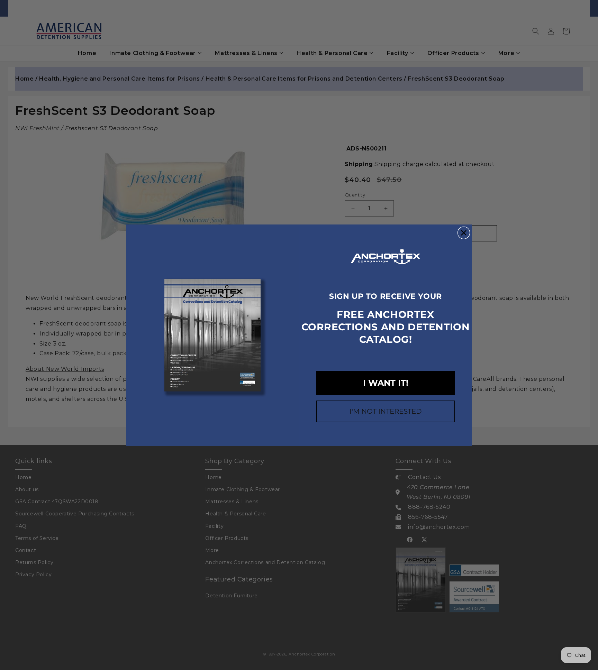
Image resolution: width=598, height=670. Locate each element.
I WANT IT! (385, 383)
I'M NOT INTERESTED (386, 411)
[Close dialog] (463, 232)
